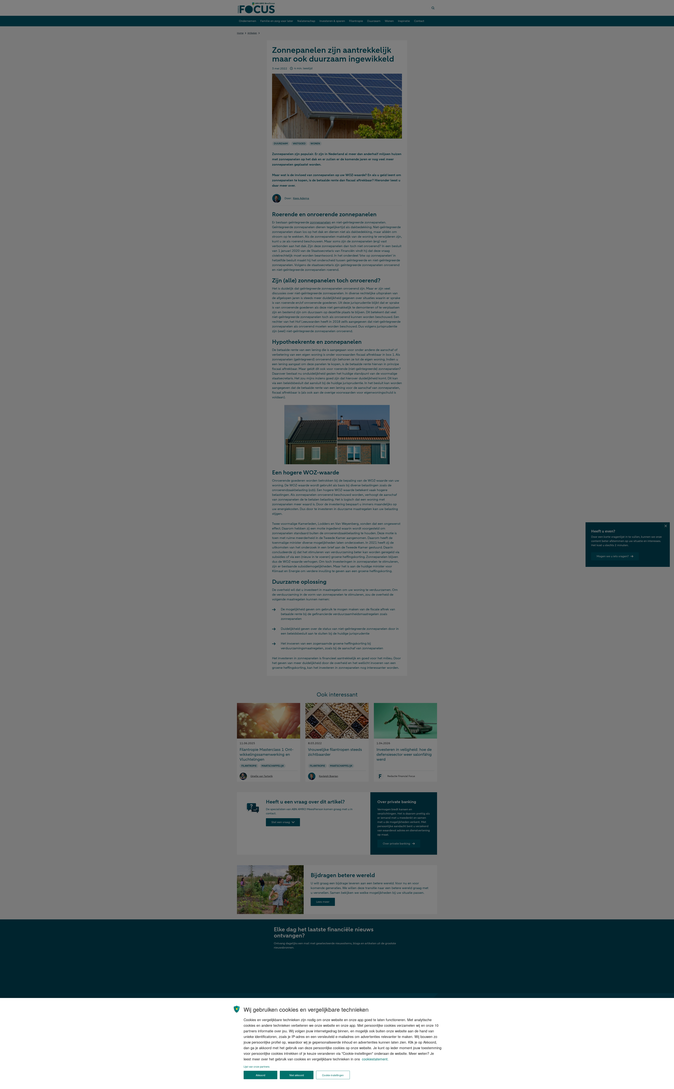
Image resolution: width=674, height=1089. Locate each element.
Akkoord (260, 1075)
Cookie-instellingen (333, 1075)
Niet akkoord (296, 1075)
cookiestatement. (375, 1058)
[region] (337, 1043)
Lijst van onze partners (256, 1066)
